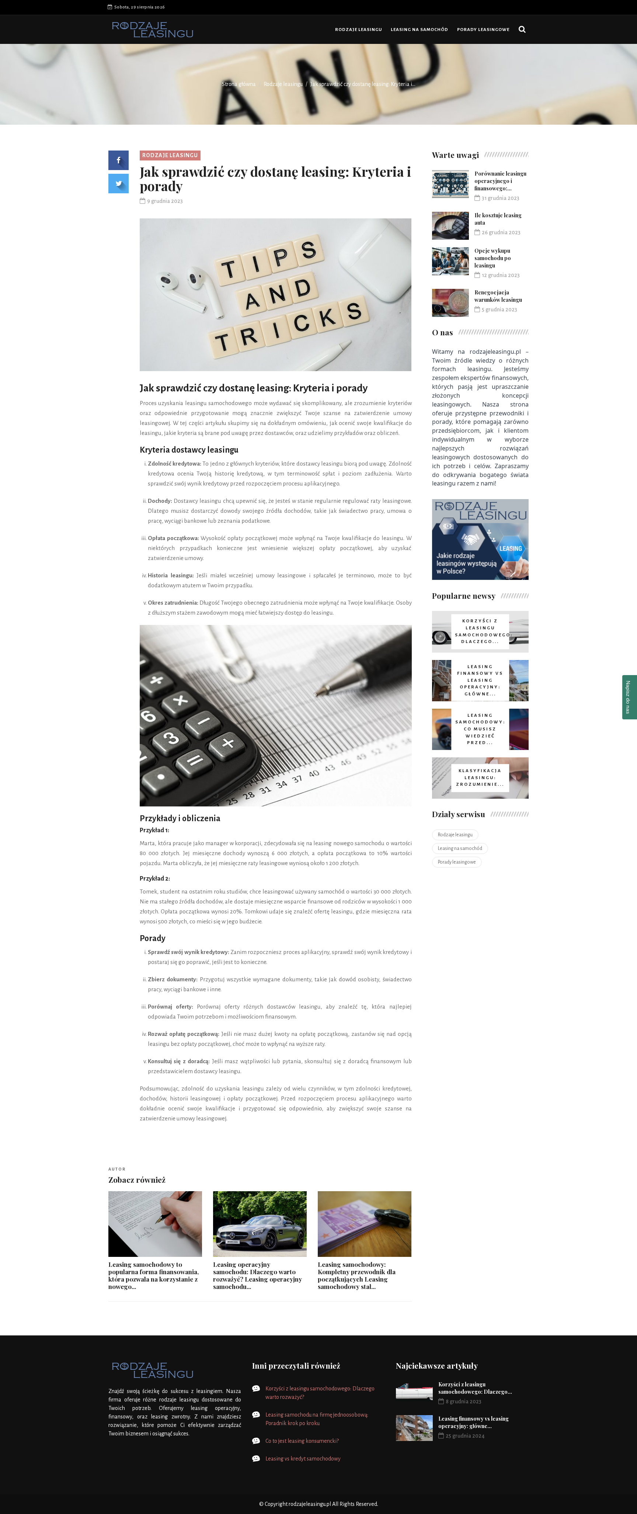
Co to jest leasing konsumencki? (302, 1441)
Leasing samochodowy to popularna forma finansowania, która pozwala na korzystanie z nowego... (153, 1275)
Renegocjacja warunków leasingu (498, 296)
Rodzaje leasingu (358, 29)
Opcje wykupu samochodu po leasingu (492, 258)
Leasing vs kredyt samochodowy (303, 1459)
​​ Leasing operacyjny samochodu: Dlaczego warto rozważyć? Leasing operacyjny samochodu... (257, 1275)
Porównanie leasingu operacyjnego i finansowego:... (500, 181)
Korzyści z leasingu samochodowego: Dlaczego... (475, 1388)
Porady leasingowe (483, 29)
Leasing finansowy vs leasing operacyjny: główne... (473, 1422)
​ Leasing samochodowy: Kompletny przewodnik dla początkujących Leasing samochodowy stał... (357, 1275)
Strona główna (239, 84)
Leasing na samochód (419, 29)
